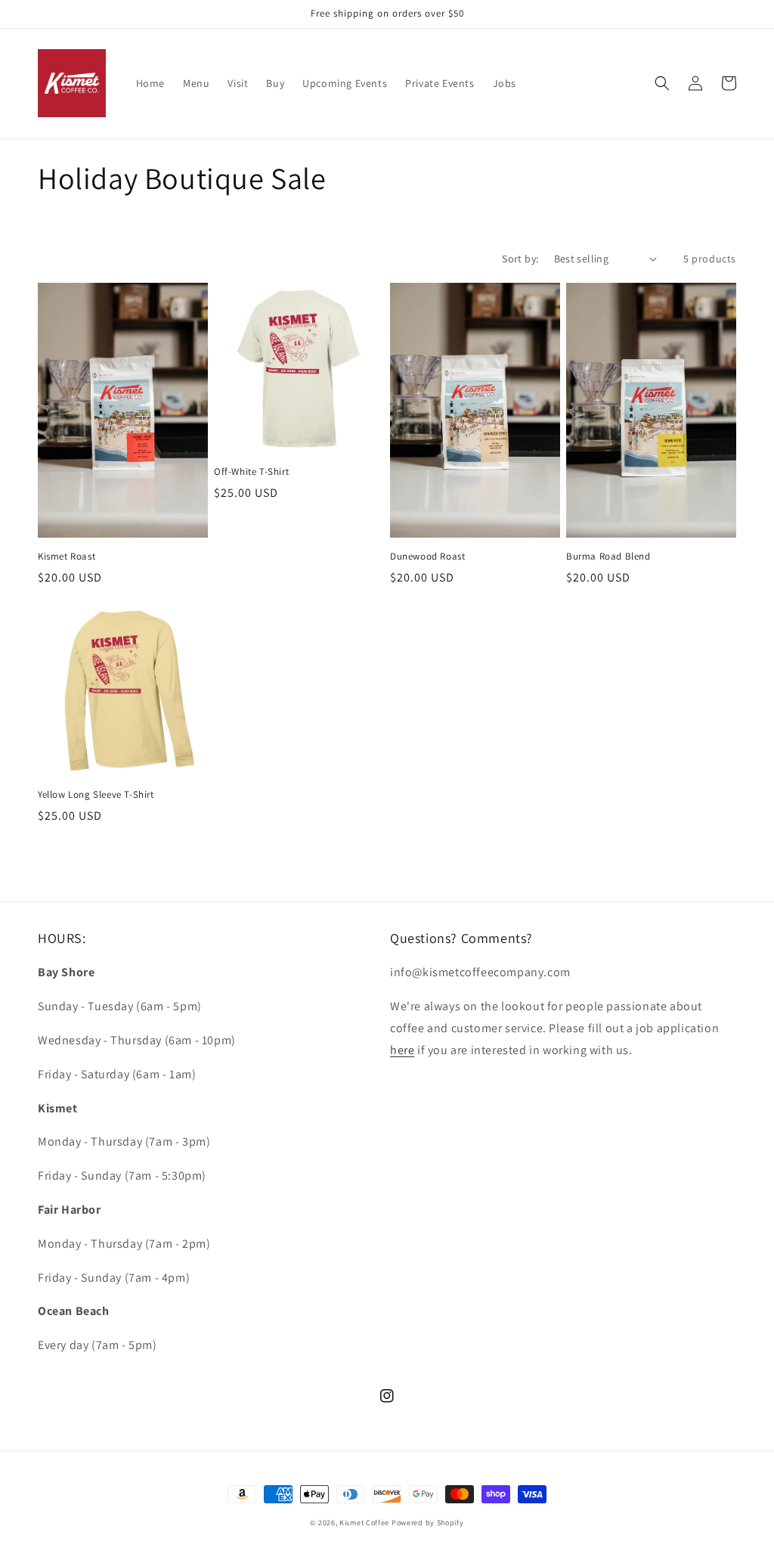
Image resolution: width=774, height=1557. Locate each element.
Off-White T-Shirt (251, 472)
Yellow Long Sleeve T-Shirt (96, 795)
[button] (662, 83)
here (402, 1050)
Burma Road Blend (608, 557)
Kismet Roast (66, 557)
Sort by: (520, 258)
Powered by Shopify (428, 1523)
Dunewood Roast (427, 557)
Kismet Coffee (364, 1523)
